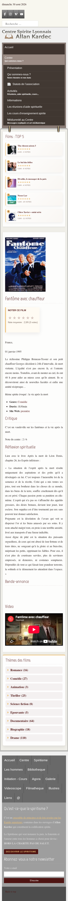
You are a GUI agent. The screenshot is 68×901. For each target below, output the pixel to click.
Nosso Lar (22, 195)
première (25, 411)
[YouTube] (21, 14)
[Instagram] (10, 14)
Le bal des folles (25, 162)
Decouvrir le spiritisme (21, 852)
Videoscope (12, 788)
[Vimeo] (16, 14)
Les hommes (13, 769)
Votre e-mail (10, 868)
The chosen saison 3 (27, 145)
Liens (8, 798)
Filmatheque (35, 788)
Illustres (54, 788)
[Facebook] (5, 14)
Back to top (10, 891)
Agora (36, 779)
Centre (24, 760)
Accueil (9, 760)
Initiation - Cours (15, 779)
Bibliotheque (36, 769)
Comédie (22, 401)
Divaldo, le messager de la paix (32, 179)
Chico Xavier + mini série (29, 212)
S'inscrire (34, 880)
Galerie (50, 779)
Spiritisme (41, 760)
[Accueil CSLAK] (26, 35)
